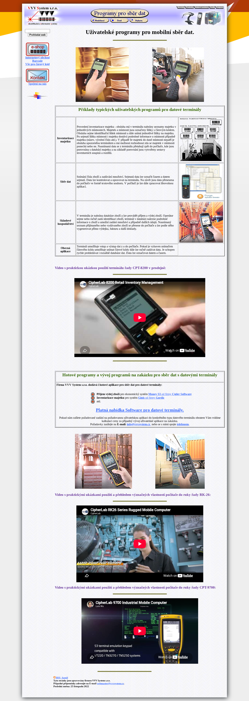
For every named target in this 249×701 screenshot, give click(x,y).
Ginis (141, 397)
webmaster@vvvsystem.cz (110, 683)
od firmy (176, 394)
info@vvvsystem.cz (139, 424)
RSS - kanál (62, 677)
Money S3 (154, 394)
